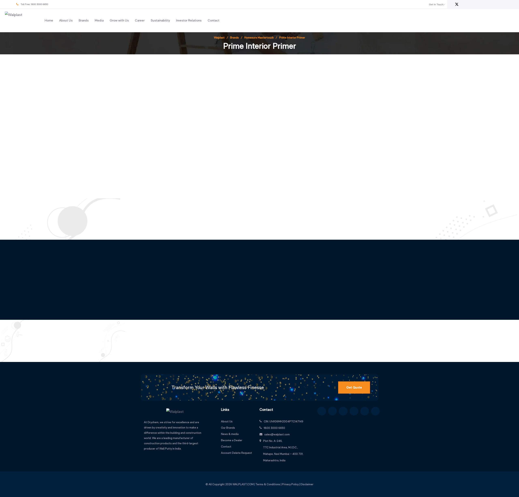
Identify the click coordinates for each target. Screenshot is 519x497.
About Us (66, 20)
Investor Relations (189, 20)
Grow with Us (119, 20)
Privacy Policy (290, 484)
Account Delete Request (236, 452)
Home (49, 20)
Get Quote (354, 387)
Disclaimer (306, 484)
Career (140, 20)
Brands (84, 20)
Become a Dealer (231, 440)
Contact (213, 20)
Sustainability (160, 20)
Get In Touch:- (437, 4)
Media (99, 20)
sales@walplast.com (277, 434)
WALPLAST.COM (243, 484)
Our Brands (228, 427)
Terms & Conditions (267, 484)
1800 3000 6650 (39, 4)
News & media (230, 434)
